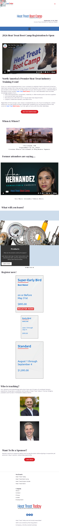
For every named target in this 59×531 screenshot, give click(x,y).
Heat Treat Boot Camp (22, 479)
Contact (18, 493)
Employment (19, 499)
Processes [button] (28, 267)
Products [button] (27, 267)
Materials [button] (31, 267)
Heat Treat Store (21, 483)
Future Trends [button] (33, 267)
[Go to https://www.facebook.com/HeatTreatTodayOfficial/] (29, 515)
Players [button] (25, 267)
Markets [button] (30, 267)
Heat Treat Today (21, 476)
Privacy (18, 495)
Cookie (18, 497)
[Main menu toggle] (55, 4)
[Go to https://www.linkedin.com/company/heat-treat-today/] (27, 515)
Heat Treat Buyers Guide (23, 481)
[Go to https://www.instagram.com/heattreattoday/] (32, 515)
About (17, 490)
